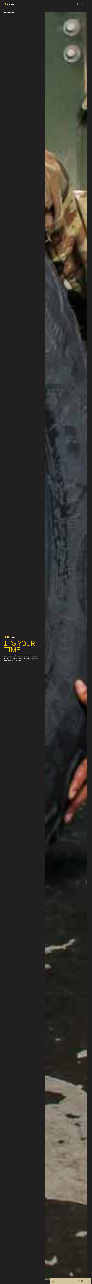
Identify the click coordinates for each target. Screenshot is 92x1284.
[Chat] (78, 1281)
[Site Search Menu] (82, 4)
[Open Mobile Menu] (86, 4)
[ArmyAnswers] (89, 1281)
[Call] (85, 1281)
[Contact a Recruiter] (82, 1281)
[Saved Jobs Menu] (78, 4)
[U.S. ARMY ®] (10, 4)
